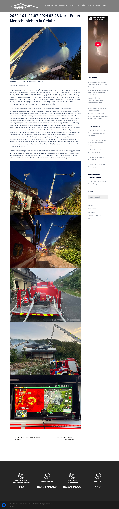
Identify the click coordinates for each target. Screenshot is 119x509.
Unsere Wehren (51, 5)
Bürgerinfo (86, 5)
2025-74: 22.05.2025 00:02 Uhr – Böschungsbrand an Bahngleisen (97, 133)
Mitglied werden (99, 5)
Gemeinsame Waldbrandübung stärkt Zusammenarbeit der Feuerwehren (98, 92)
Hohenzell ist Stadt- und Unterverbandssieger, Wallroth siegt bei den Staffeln (98, 116)
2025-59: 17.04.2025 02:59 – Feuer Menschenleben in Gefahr (97, 142)
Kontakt (90, 205)
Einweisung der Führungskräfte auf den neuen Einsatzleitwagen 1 (97, 108)
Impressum (91, 212)
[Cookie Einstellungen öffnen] (4, 507)
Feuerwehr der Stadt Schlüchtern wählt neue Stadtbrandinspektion (95, 100)
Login (89, 218)
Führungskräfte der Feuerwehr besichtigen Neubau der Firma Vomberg (97, 84)
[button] (46, 7)
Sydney (12, 506)
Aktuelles (63, 5)
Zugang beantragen (94, 215)
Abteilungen (74, 5)
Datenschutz (92, 209)
